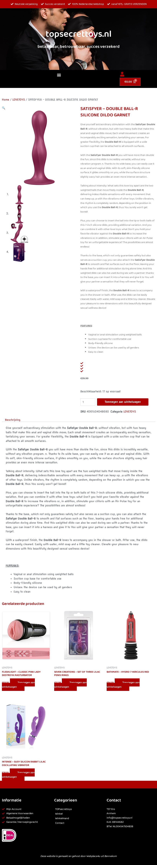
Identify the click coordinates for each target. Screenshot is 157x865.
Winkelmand (62, 818)
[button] (59, 75)
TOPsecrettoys (63, 809)
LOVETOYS (18, 99)
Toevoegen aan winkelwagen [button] (18, 684)
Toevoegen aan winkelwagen (123, 401)
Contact (59, 823)
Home (5, 99)
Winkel (59, 814)
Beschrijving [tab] (12, 419)
